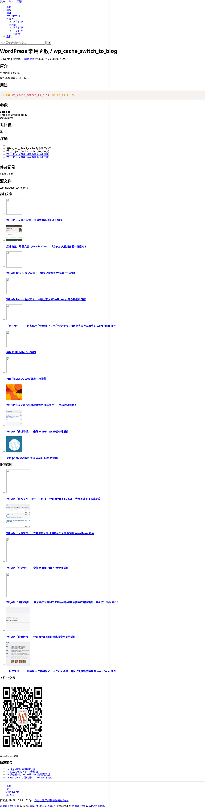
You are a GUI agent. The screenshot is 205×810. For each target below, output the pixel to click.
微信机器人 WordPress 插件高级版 (29, 774)
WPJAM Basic (96, 806)
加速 (9, 13)
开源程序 (11, 25)
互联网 (10, 19)
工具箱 (10, 794)
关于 (9, 789)
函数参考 (29, 59)
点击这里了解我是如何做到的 (51, 800)
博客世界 (18, 21)
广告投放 (32, 771)
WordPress (13, 16)
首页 (9, 7)
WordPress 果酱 (9, 806)
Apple (16, 33)
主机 (9, 36)
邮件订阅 (30, 768)
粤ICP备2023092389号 (43, 806)
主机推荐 (18, 30)
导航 (9, 10)
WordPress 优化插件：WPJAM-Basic (30, 777)
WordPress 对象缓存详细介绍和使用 (27, 154)
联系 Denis (15, 771)
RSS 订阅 (14, 768)
